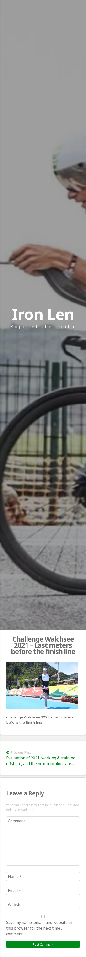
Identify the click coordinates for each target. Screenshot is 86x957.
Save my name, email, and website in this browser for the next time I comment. (39, 928)
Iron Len (43, 314)
